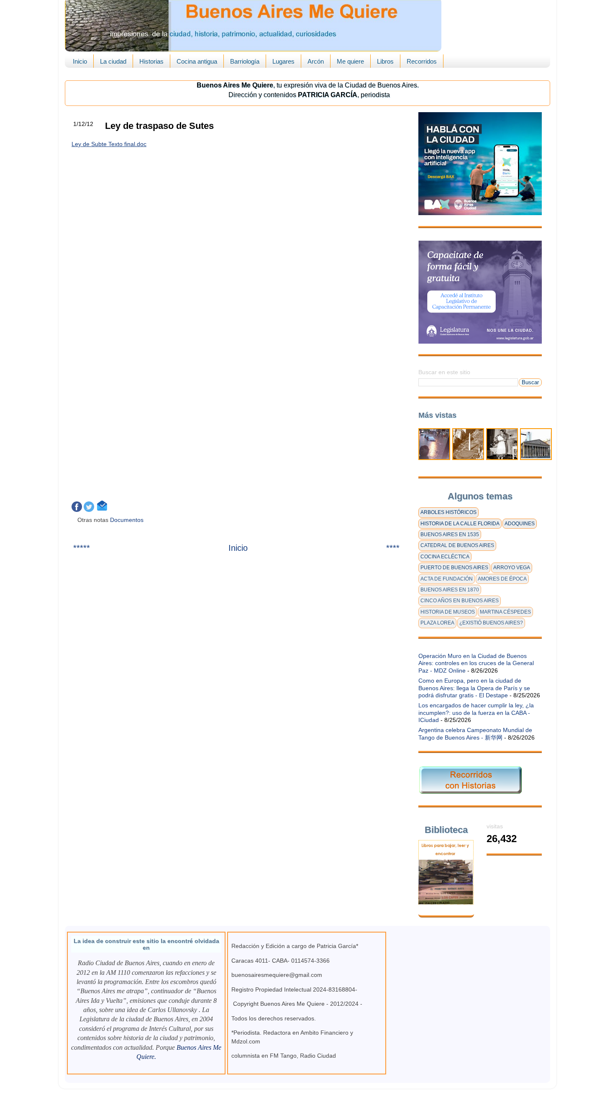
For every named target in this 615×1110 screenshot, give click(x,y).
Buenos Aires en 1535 (449, 534)
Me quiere (350, 61)
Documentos (127, 519)
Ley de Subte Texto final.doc (109, 144)
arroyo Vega (511, 567)
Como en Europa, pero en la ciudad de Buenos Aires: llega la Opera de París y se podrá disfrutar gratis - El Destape (474, 688)
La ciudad (113, 61)
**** (393, 547)
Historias (151, 61)
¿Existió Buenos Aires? (491, 623)
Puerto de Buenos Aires (454, 567)
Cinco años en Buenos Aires (459, 601)
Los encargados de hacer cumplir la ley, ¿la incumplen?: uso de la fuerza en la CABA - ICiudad (476, 712)
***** (81, 547)
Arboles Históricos (448, 512)
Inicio (80, 61)
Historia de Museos (447, 612)
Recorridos (422, 61)
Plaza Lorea (437, 623)
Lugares (283, 61)
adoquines (520, 524)
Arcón (316, 61)
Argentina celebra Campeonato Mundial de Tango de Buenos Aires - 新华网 (475, 733)
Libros (385, 61)
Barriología (244, 61)
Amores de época (502, 579)
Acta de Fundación (446, 579)
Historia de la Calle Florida (460, 524)
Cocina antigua (197, 61)
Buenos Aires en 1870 (449, 590)
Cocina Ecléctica (444, 557)
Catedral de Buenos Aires (457, 545)
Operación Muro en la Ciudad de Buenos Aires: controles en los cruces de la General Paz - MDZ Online (476, 663)
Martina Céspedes (505, 612)
